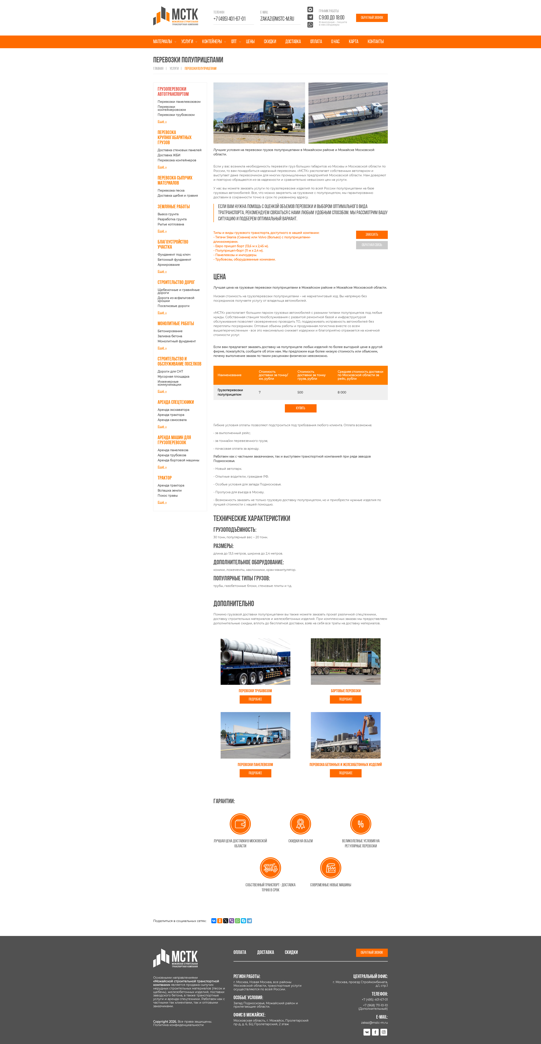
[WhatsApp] (237, 920)
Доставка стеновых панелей (180, 150)
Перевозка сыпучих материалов (175, 181)
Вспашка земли (170, 490)
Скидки (270, 41)
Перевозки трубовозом (176, 115)
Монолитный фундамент (177, 341)
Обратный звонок (372, 18)
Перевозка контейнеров (177, 160)
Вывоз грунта (168, 214)
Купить (300, 408)
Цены (250, 41)
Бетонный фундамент (174, 260)
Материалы (162, 41)
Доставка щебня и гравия (178, 195)
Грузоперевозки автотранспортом (173, 92)
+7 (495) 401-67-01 (229, 19)
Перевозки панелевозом (255, 765)
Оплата (316, 41)
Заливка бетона (170, 336)
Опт (234, 41)
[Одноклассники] (219, 920)
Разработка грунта (172, 219)
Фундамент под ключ (174, 254)
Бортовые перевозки (346, 691)
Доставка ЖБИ (169, 155)
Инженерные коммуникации (169, 383)
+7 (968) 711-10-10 (375, 1005)
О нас (335, 41)
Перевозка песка (171, 190)
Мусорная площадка (173, 376)
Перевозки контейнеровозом (172, 108)
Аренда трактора (171, 415)
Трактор (165, 478)
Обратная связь (372, 245)
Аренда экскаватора (173, 410)
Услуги (187, 41)
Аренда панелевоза (173, 450)
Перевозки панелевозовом (179, 102)
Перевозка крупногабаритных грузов (174, 137)
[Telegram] (249, 920)
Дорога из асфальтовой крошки (176, 299)
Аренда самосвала (172, 420)
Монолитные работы (176, 323)
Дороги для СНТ (170, 371)
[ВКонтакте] (213, 920)
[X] (225, 920)
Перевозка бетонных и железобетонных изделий (346, 765)
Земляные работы (174, 207)
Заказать (372, 235)
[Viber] (231, 920)
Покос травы (168, 495)
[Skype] (243, 920)
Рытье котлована (171, 224)
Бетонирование (170, 331)
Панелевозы (225, 255)
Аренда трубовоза (172, 455)
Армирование (169, 265)
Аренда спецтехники (176, 402)
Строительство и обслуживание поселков (179, 362)
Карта (353, 41)
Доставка (293, 41)
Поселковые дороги (174, 306)
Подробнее (255, 699)
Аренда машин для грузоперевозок (174, 440)
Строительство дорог (176, 282)
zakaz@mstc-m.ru (277, 19)
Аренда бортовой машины (178, 460)
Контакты (376, 41)
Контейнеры (212, 41)
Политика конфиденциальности (178, 1025)
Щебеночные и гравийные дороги (179, 291)
